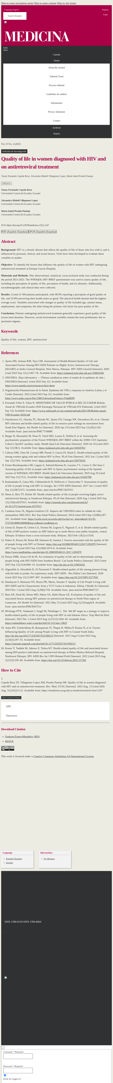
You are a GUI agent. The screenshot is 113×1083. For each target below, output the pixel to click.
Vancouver (11, 715)
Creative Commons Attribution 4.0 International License (63, 756)
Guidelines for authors (56, 94)
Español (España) (15, 16)
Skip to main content (45, 3)
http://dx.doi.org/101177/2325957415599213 (29, 635)
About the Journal (56, 67)
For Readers (49, 859)
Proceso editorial (56, 85)
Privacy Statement (56, 112)
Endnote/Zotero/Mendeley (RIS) (22, 736)
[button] (56, 61)
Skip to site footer (66, 3)
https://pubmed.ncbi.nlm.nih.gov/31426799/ (68, 477)
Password (13, 1066)
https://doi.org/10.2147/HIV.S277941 (78, 577)
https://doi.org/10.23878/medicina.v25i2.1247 (28, 225)
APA (8, 706)
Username (13, 1052)
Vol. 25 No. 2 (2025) (11, 144)
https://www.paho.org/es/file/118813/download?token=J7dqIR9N (40, 398)
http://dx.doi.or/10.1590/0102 (69, 564)
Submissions (56, 103)
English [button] (11, 10)
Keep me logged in (12, 1079)
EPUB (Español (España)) (42, 231)
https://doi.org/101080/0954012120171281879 (71, 544)
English (9, 863)
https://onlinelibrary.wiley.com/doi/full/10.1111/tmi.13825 (36, 623)
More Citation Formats (11, 697)
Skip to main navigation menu (17, 3)
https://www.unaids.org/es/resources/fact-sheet (30, 385)
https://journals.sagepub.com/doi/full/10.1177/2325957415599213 (40, 643)
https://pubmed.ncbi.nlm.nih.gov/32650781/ (62, 447)
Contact (56, 120)
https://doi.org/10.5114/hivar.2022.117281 (63, 660)
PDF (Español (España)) (14, 231)
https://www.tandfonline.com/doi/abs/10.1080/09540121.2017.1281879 (43, 552)
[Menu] (6, 49)
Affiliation (6, 183)
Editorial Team (56, 76)
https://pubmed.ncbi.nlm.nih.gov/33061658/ (80, 373)
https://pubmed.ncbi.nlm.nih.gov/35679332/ (62, 460)
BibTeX (9, 741)
